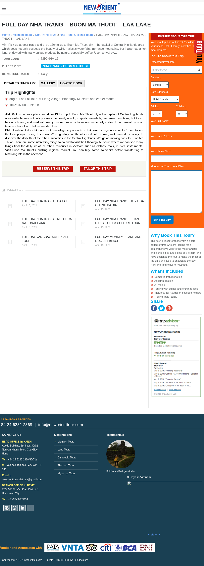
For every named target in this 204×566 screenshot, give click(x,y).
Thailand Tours (66, 465)
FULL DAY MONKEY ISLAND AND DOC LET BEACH (118, 239)
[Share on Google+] (169, 310)
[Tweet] (161, 310)
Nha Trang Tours (46, 34)
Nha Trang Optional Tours (76, 34)
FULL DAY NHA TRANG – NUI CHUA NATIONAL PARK (47, 221)
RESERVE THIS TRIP (53, 168)
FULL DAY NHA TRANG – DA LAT (44, 201)
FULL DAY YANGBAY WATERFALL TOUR (45, 239)
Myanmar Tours (67, 473)
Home (6, 34)
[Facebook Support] (30, 508)
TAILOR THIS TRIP (98, 168)
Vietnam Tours (22, 34)
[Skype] (6, 508)
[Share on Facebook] (154, 310)
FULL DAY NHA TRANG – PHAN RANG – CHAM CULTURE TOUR (117, 221)
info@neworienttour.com (60, 424)
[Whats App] (14, 508)
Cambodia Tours (67, 457)
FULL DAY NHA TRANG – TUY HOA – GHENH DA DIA (120, 203)
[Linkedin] (22, 508)
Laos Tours (64, 449)
